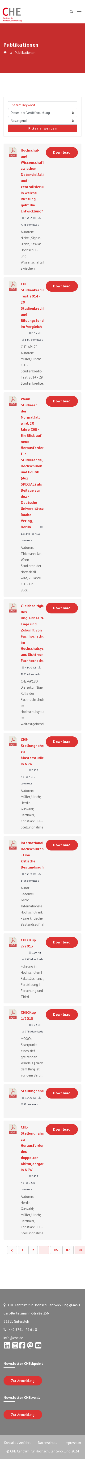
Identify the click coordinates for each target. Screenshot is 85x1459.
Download (62, 152)
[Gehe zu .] (6, 52)
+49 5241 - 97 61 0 (23, 1329)
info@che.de (13, 1338)
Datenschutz (47, 1442)
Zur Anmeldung (22, 1380)
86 (56, 1250)
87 (68, 1250)
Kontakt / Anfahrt (17, 1442)
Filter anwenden (42, 128)
